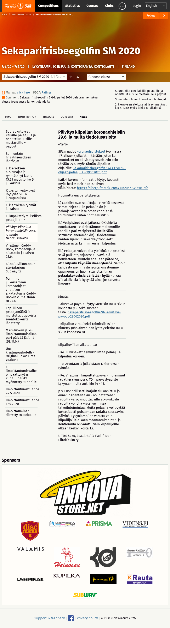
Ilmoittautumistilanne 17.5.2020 (22, 402)
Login (137, 6)
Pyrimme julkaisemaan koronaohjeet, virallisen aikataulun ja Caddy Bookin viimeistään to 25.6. (21, 290)
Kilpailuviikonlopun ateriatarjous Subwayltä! (20, 267)
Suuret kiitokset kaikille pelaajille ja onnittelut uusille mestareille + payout (140, 92)
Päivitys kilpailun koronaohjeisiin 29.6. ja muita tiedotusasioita (21, 232)
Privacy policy (87, 618)
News (83, 117)
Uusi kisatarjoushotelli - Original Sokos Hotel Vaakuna (21, 354)
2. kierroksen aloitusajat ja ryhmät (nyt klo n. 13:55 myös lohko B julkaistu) (140, 106)
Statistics (72, 6)
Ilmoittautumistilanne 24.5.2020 (22, 391)
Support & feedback (49, 618)
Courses (92, 6)
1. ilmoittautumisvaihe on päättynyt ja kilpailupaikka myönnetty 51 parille (21, 374)
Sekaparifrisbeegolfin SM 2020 (71, 51)
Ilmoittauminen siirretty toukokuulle (21, 413)
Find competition (21, 14)
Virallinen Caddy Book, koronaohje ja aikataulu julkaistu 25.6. (20, 251)
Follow (151, 15)
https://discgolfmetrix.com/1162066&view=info (112, 188)
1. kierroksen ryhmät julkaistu (21, 207)
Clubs (109, 6)
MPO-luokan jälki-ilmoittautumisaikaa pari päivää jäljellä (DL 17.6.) (21, 335)
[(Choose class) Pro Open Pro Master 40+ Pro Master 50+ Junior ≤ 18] (106, 77)
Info (8, 117)
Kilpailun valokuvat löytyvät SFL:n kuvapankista (20, 194)
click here (23, 92)
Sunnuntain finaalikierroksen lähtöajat (140, 99)
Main (4, 14)
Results (48, 117)
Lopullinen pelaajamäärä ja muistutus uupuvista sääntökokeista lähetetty (21, 315)
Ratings (46, 92)
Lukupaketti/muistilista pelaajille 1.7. (22, 218)
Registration (27, 117)
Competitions (48, 6)
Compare (67, 117)
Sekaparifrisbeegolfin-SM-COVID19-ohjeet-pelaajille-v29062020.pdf (92, 170)
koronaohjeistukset (91, 151)
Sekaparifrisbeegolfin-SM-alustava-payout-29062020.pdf (89, 314)
